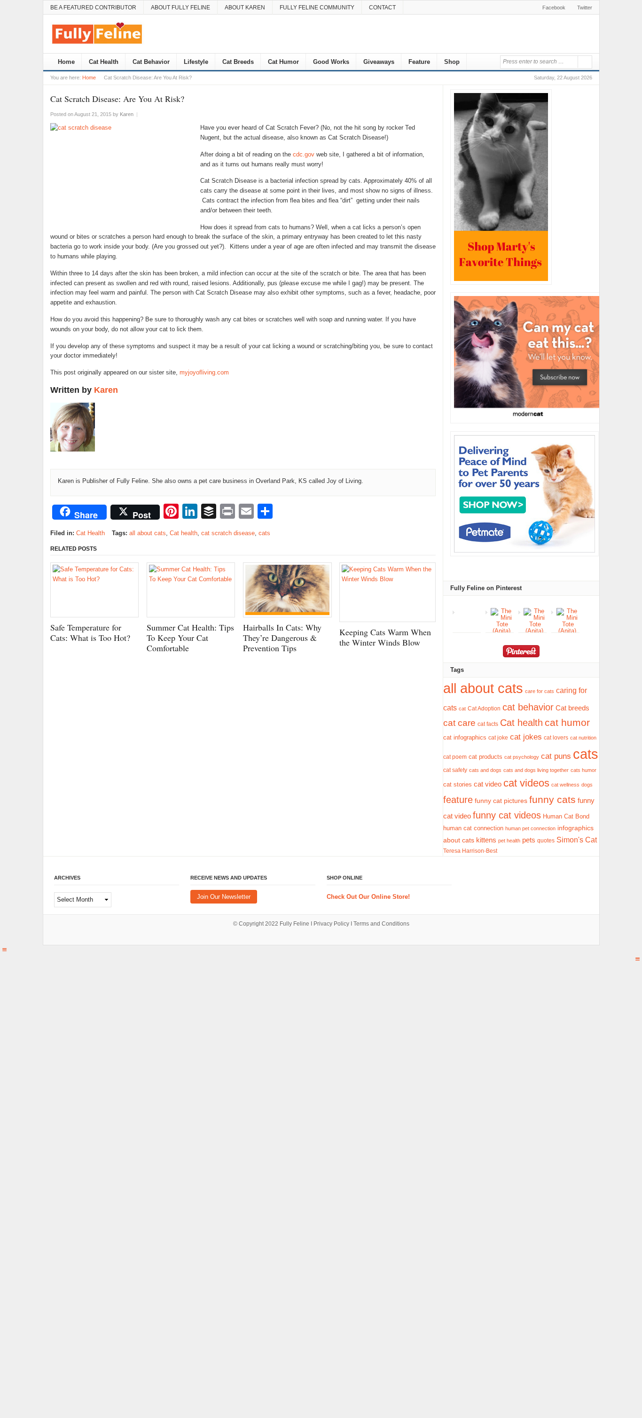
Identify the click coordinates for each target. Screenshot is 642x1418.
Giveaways (378, 61)
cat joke (498, 737)
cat (462, 708)
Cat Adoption (484, 708)
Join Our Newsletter (224, 896)
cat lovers (556, 737)
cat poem (455, 757)
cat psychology (521, 757)
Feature (419, 61)
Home (65, 61)
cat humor (567, 722)
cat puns (556, 756)
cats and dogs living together (536, 770)
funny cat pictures (501, 800)
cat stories (457, 784)
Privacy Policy (331, 923)
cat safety (455, 770)
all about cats (147, 533)
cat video (487, 784)
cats (264, 533)
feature (458, 800)
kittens (486, 840)
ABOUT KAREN (245, 7)
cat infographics (464, 737)
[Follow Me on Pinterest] (521, 653)
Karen (106, 390)
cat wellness (565, 784)
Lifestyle (196, 61)
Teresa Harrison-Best (470, 851)
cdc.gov (304, 154)
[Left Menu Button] (4, 949)
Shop (452, 61)
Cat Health (103, 61)
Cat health (183, 533)
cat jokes (526, 736)
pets (528, 840)
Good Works (331, 61)
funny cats (552, 799)
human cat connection (473, 828)
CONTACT (382, 7)
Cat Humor (283, 61)
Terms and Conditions (381, 923)
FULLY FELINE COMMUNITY (317, 7)
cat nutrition (583, 737)
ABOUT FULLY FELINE (180, 7)
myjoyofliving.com (204, 372)
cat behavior (528, 707)
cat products (485, 756)
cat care (459, 723)
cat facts (488, 724)
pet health (509, 840)
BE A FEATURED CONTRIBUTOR (93, 7)
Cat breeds (572, 708)
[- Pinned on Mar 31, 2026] (469, 611)
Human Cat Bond (566, 816)
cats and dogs (485, 770)
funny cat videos (507, 815)
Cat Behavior (151, 61)
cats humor (583, 770)
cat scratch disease (228, 533)
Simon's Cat (576, 839)
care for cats (539, 691)
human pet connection (530, 828)
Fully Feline (294, 923)
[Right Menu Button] (638, 959)
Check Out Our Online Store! (368, 896)
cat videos (526, 783)
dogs (587, 784)
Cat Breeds (238, 61)
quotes (546, 840)
